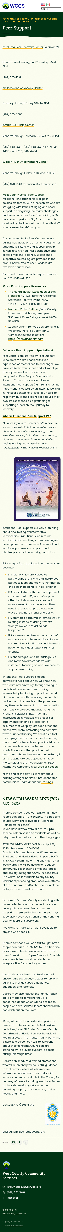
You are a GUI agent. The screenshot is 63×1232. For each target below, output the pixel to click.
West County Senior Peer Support (23, 195)
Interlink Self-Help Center (18, 125)
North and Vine (16, 1225)
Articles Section (48, 767)
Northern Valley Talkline (23, 309)
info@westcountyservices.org (24, 1187)
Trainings (47, 782)
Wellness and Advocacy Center (22, 88)
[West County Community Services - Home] (13, 5)
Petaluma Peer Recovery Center (22, 47)
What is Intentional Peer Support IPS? (26, 416)
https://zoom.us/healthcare (25, 339)
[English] (43, 4)
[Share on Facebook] (19, 1142)
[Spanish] (48, 4)
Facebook (12, 1197)
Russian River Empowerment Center (24, 162)
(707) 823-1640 (16, 1192)
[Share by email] (13, 1142)
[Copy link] (25, 1142)
